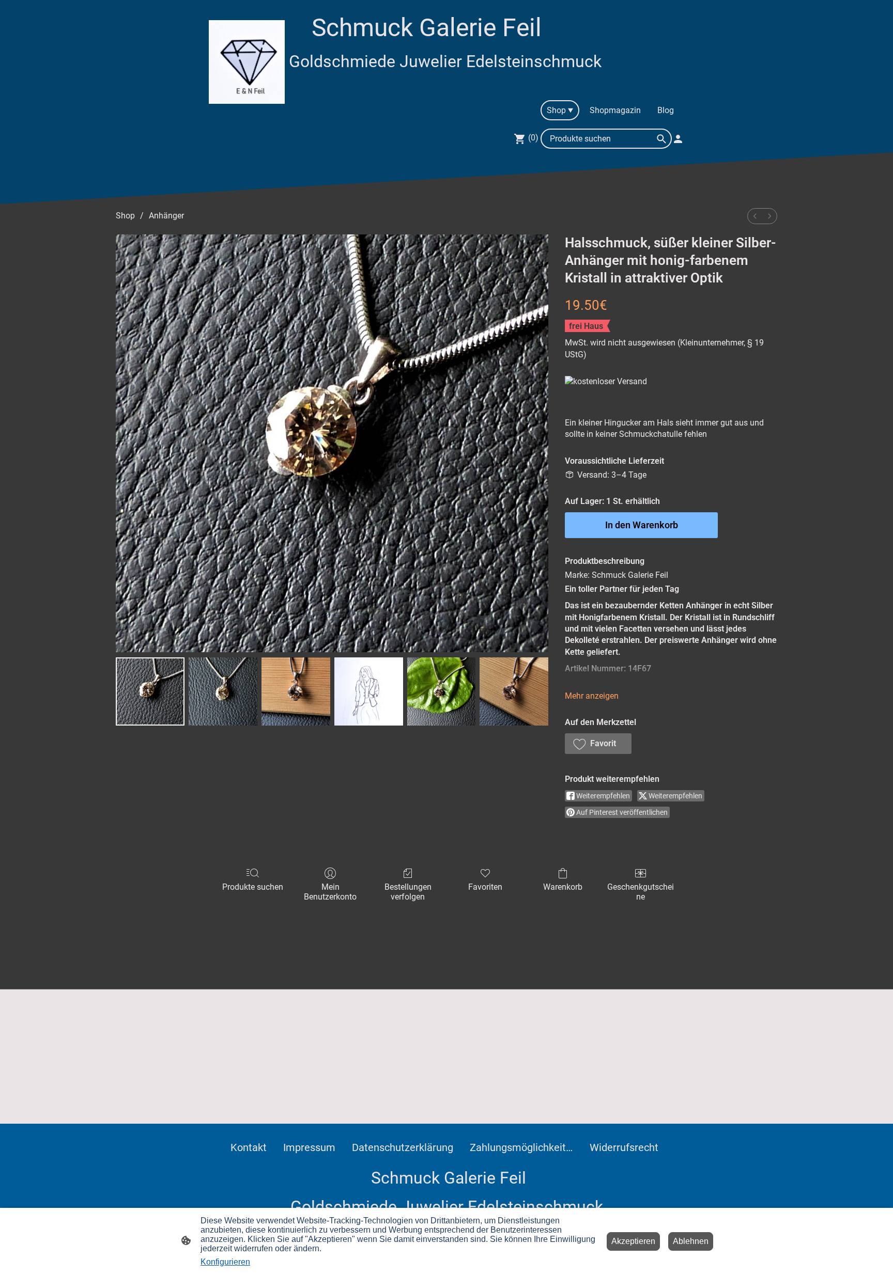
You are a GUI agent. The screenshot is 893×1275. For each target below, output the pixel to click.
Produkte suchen (252, 887)
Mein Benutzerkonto (330, 892)
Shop (125, 216)
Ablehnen (691, 1241)
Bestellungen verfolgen (408, 892)
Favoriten (485, 887)
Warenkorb (562, 887)
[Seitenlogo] (247, 62)
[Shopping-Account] (678, 139)
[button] (598, 743)
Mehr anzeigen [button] (592, 696)
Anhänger (166, 216)
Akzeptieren (633, 1241)
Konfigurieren (225, 1261)
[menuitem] (755, 216)
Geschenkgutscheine (640, 892)
